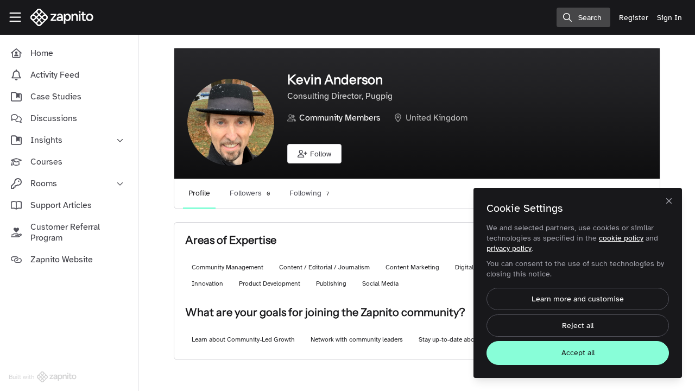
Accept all (578, 352)
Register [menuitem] (633, 17)
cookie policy (621, 238)
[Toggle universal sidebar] (15, 17)
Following (309, 193)
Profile (199, 193)
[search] (583, 17)
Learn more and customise (578, 299)
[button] (314, 153)
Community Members (340, 117)
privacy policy (509, 248)
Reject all (577, 325)
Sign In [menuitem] (669, 17)
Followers (250, 193)
